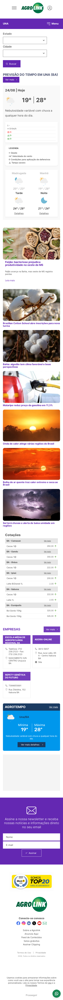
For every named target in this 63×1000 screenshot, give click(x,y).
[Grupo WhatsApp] (56, 994)
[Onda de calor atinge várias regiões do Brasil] (31, 425)
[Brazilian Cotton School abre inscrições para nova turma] (31, 305)
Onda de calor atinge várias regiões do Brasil (28, 443)
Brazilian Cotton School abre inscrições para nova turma (31, 324)
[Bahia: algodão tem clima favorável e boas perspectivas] (31, 346)
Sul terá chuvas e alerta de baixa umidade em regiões (29, 524)
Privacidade (41, 952)
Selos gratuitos (31, 941)
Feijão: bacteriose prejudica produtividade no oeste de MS (24, 263)
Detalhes (19, 213)
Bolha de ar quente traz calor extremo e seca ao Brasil (30, 483)
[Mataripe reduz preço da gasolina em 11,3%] (31, 387)
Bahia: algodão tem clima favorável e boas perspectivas (27, 365)
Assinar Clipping (31, 944)
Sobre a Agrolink (31, 930)
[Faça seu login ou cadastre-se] (49, 8)
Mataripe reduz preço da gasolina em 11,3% (28, 405)
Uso (50, 983)
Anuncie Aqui (31, 933)
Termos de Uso (24, 952)
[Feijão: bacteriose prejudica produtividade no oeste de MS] (31, 244)
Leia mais (10, 280)
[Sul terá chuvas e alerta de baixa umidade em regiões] (31, 505)
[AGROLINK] (32, 7)
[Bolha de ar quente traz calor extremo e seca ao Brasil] (31, 464)
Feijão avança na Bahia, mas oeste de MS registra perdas (29, 272)
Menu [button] (55, 23)
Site (40, 662)
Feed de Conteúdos (31, 937)
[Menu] (14, 8)
